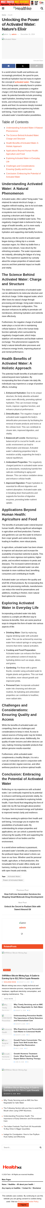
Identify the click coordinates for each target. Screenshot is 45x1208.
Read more (8, 998)
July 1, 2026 (19, 1048)
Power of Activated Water (13, 880)
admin (14, 34)
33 (29, 1035)
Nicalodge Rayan (10, 982)
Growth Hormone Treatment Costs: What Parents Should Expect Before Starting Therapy (27, 1056)
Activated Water (14, 876)
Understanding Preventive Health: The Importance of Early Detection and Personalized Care (28, 1018)
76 (29, 1024)
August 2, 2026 (20, 1035)
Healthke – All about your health (20, 1184)
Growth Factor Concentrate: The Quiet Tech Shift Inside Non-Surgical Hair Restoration (27, 1042)
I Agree (23, 1205)
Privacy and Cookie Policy (28, 1201)
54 (29, 1010)
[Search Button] (40, 1147)
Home (4, 15)
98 (33, 982)
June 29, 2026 (19, 1062)
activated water (22, 82)
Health (10, 15)
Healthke (31, 1174)
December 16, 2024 (28, 34)
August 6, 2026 (20, 1024)
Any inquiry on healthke (11, 1188)
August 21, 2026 (24, 982)
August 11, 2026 (20, 1010)
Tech (8, 1174)
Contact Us (26, 1188)
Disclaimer (37, 1188)
